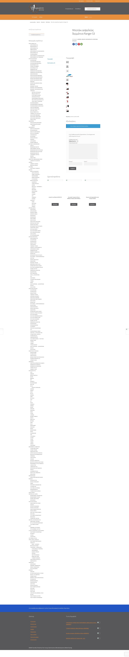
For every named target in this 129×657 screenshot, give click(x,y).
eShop (40, 17)
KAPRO (31, 407)
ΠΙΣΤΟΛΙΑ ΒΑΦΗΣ (34, 314)
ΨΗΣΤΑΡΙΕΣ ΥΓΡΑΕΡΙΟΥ (35, 168)
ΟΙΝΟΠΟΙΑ (32, 90)
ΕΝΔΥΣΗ (38, 22)
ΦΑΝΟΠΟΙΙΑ (31, 562)
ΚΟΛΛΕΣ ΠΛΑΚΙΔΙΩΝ (34, 481)
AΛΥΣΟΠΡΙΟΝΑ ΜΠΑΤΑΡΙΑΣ (35, 63)
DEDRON (32, 389)
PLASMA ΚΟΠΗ (33, 354)
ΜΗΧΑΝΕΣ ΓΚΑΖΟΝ (34, 86)
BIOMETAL (32, 381)
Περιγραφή (50, 59)
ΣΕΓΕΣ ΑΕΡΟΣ (33, 233)
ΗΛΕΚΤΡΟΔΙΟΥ (33, 355)
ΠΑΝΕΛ (31, 483)
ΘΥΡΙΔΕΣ (33, 553)
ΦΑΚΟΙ (31, 282)
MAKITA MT (32, 419)
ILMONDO (79, 39)
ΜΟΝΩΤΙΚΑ (32, 590)
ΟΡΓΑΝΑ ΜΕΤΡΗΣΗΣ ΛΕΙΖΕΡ (36, 265)
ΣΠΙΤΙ (30, 526)
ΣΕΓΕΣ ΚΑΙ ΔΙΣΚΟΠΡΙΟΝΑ (35, 328)
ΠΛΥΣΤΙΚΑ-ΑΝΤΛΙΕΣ (33, 501)
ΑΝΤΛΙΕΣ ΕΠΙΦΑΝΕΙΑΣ (34, 506)
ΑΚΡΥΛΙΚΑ (32, 571)
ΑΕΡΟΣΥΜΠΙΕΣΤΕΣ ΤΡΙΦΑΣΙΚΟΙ (36, 57)
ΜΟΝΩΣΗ (31, 478)
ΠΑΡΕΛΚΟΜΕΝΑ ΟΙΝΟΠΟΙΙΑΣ (37, 98)
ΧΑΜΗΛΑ (33, 206)
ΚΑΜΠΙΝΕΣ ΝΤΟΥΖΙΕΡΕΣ (35, 527)
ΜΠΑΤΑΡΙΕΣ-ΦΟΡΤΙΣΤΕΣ (35, 264)
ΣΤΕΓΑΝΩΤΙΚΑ (33, 486)
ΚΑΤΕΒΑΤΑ (32, 533)
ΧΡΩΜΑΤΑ (31, 570)
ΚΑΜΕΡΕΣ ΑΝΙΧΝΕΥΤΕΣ (35, 252)
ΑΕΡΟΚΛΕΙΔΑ (33, 215)
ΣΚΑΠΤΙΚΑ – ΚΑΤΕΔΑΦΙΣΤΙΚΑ (36, 332)
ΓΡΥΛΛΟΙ (32, 459)
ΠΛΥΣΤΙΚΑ (32, 513)
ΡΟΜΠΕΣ (33, 192)
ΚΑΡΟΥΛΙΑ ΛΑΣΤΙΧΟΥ (34, 223)
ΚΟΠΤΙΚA (32, 258)
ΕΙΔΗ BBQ (31, 166)
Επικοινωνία (97, 1)
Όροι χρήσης (81, 1)
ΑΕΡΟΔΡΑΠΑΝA (33, 211)
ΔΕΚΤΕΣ (32, 145)
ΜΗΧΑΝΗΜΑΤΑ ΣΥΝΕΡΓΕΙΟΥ (34, 446)
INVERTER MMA (33, 352)
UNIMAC (32, 443)
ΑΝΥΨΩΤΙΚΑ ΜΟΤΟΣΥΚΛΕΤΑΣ (36, 453)
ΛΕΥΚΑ (33, 201)
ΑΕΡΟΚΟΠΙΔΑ (33, 217)
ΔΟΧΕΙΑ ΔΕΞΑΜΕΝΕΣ (34, 66)
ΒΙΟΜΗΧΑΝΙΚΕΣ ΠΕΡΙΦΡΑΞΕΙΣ (36, 495)
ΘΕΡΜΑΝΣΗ (31, 361)
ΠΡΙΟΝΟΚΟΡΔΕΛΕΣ (34, 325)
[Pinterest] (79, 44)
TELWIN (31, 440)
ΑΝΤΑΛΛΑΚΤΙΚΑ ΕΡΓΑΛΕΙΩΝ (35, 122)
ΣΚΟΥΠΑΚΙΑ (32, 277)
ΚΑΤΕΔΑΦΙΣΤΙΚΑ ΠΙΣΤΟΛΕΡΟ (36, 226)
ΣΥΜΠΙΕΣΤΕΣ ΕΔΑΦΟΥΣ (35, 160)
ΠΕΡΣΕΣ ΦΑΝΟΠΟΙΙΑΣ (34, 567)
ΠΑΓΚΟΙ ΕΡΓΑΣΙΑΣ (34, 137)
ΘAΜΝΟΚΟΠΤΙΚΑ (33, 69)
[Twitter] (76, 44)
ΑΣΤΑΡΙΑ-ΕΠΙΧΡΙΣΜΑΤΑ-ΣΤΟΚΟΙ (36, 573)
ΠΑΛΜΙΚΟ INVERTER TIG (35, 358)
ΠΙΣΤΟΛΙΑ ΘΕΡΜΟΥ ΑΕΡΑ (35, 317)
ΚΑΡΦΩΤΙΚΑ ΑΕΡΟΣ (34, 224)
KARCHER (32, 408)
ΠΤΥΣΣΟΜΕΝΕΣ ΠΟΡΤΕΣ (35, 529)
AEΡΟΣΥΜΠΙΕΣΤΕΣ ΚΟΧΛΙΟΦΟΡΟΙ (37, 51)
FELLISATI (32, 398)
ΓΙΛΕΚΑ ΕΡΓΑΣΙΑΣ (35, 183)
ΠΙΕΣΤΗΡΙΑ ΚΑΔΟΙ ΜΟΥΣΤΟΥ (38, 99)
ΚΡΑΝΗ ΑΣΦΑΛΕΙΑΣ (35, 177)
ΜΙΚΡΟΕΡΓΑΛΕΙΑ (32, 475)
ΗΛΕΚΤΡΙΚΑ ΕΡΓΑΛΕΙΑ (33, 288)
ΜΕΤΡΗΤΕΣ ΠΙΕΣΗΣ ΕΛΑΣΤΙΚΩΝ (36, 462)
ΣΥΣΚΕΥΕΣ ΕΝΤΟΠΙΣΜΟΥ (35, 279)
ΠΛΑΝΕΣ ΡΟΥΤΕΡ (33, 268)
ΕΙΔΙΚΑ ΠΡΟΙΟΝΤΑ (34, 585)
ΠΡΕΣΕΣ (32, 469)
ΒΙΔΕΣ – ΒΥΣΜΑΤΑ (35, 544)
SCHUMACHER (33, 433)
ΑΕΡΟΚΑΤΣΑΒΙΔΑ (33, 214)
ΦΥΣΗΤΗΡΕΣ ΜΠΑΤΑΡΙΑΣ (35, 118)
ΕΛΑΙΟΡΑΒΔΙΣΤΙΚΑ (34, 67)
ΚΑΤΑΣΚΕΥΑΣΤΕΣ (89, 39)
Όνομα (71, 161)
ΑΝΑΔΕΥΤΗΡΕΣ (33, 243)
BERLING (32, 378)
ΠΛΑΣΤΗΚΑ (32, 591)
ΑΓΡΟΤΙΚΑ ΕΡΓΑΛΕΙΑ (33, 58)
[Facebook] (73, 44)
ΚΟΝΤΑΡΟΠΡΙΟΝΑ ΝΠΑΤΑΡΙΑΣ (36, 77)
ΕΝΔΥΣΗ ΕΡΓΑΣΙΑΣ (34, 180)
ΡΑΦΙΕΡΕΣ (32, 139)
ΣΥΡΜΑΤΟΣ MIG (33, 360)
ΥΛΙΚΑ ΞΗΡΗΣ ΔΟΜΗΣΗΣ (34, 539)
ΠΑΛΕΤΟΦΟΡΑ (32, 492)
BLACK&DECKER (33, 382)
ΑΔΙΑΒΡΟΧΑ (34, 182)
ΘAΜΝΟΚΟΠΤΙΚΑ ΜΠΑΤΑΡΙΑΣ (36, 72)
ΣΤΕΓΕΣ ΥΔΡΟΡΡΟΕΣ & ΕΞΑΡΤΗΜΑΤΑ (36, 530)
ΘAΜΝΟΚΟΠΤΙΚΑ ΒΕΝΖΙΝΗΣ (36, 71)
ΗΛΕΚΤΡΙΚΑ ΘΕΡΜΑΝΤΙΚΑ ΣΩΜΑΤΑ (37, 363)
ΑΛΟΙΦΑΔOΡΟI (33, 241)
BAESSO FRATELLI (34, 375)
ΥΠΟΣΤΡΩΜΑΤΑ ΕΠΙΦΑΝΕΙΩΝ (36, 597)
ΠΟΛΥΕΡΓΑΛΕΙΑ (33, 271)
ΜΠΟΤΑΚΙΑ (48, 22)
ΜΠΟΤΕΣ (33, 204)
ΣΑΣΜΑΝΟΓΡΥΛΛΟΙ (34, 471)
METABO (32, 421)
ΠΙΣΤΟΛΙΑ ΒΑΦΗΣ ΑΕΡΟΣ (35, 230)
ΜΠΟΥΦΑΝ (34, 189)
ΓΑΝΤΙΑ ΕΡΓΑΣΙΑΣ (35, 172)
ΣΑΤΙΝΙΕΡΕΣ (32, 326)
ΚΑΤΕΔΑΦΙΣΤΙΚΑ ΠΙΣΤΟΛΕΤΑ (36, 255)
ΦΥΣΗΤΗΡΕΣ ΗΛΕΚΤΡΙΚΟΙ (35, 116)
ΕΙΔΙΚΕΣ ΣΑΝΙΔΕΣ (35, 551)
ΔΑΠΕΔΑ (30, 162)
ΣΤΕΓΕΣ (32, 535)
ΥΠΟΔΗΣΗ (43, 22)
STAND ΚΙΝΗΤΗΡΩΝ (34, 448)
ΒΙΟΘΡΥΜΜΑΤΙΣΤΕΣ (34, 64)
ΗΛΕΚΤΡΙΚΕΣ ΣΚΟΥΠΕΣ (35, 521)
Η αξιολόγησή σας (73, 143)
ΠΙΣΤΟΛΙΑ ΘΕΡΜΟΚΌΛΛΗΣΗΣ (36, 316)
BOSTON (32, 384)
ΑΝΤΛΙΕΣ (32, 504)
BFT (31, 379)
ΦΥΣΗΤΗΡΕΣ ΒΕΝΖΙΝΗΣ (35, 115)
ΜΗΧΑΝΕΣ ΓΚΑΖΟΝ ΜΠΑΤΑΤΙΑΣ (36, 89)
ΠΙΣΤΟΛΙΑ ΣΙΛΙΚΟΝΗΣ (34, 319)
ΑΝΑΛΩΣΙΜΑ (31, 121)
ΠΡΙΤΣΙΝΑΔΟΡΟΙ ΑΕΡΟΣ (35, 232)
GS (30, 401)
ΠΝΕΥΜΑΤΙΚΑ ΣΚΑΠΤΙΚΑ (35, 270)
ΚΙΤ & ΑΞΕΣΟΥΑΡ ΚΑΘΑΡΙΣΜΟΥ (36, 523)
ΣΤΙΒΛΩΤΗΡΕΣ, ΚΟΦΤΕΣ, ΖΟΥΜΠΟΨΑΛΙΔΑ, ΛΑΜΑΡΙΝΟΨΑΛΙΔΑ (35, 336)
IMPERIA (32, 405)
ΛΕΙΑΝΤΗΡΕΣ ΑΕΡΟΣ (34, 227)
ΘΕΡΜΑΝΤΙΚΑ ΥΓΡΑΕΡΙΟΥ (35, 364)
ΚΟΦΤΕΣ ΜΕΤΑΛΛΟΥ (34, 259)
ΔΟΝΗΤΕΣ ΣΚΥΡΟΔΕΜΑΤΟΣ (36, 247)
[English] (31, 1)
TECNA (31, 439)
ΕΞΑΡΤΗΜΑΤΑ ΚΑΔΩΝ (36, 95)
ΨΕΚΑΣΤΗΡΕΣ (33, 119)
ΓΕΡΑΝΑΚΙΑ (32, 456)
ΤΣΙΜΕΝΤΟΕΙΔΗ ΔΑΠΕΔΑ (35, 491)
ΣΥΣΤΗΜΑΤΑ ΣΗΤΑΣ (33, 538)
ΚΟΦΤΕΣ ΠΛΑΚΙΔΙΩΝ (36, 387)
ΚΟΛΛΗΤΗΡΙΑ (33, 305)
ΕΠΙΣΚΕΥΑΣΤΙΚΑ (33, 480)
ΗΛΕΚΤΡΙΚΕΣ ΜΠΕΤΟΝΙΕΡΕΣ (36, 299)
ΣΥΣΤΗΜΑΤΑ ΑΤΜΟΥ (34, 524)
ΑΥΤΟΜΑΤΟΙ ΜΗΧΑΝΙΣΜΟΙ (34, 144)
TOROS (31, 442)
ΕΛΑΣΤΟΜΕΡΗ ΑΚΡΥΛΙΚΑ (35, 586)
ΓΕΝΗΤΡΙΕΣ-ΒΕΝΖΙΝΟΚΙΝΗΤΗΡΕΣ (35, 159)
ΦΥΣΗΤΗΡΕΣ (32, 287)
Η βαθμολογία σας (73, 139)
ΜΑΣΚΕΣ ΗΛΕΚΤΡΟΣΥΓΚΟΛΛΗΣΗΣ (37, 357)
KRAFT (31, 411)
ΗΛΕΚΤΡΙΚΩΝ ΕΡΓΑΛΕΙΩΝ (35, 124)
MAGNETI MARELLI (34, 416)
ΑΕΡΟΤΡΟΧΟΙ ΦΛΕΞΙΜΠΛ (35, 221)
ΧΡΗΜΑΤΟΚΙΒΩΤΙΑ (34, 142)
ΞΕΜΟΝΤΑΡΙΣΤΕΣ (33, 466)
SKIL (31, 434)
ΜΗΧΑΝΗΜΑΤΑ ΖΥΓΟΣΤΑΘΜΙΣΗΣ (37, 463)
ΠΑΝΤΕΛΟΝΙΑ (34, 191)
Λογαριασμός (34, 626)
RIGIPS (31, 428)
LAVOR (31, 413)
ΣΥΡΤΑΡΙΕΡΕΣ (33, 141)
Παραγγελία (33, 632)
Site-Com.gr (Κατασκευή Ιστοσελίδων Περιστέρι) (57, 608)
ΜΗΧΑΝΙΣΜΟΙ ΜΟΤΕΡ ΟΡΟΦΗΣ (36, 150)
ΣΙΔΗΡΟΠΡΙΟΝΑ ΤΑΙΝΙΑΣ (35, 331)
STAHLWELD (32, 436)
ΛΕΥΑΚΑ (33, 185)
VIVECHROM (32, 445)
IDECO (31, 402)
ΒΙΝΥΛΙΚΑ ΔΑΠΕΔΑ (34, 165)
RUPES (31, 431)
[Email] (81, 44)
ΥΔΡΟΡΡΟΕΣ (32, 536)
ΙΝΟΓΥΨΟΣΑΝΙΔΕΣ (35, 554)
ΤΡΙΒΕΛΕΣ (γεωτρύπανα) (35, 113)
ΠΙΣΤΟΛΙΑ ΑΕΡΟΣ (33, 229)
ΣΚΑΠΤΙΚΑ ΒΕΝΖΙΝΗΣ (34, 107)
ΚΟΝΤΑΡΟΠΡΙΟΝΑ (34, 74)
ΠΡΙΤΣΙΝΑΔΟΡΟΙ (33, 273)
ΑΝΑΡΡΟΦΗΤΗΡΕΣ (34, 451)
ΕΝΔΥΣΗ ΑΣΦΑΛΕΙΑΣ (34, 171)
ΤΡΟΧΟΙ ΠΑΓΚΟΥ (33, 344)
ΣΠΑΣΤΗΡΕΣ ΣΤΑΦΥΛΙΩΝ (37, 101)
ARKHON (32, 373)
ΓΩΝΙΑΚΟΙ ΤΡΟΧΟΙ (34, 246)
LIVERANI (32, 414)
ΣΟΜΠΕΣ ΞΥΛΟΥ (33, 369)
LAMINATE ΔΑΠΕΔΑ (34, 163)
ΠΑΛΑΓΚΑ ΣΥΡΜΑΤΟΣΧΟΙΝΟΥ (36, 313)
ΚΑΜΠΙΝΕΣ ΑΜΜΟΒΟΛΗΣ (35, 565)
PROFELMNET (33, 425)
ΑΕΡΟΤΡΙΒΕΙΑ (33, 218)
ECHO (31, 392)
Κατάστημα (33, 624)
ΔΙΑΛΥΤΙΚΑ (32, 583)
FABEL (31, 396)
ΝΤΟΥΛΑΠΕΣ (32, 136)
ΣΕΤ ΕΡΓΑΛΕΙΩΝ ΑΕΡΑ (34, 235)
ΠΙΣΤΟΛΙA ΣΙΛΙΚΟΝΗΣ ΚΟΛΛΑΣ (36, 267)
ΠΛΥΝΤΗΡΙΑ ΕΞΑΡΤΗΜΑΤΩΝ (36, 468)
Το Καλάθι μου (78, 8)
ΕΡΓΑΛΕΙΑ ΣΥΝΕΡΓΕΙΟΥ (34, 460)
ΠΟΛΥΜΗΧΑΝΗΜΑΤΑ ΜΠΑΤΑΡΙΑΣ (36, 106)
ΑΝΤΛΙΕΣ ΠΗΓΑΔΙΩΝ (34, 507)
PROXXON (32, 427)
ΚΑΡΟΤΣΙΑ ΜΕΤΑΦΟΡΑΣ (35, 131)
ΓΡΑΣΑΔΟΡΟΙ (33, 244)
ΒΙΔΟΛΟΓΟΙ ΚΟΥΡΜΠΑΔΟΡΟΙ (36, 454)
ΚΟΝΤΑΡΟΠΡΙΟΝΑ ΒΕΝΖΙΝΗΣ (36, 75)
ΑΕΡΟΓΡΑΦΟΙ (33, 209)
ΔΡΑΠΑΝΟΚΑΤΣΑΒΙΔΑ (34, 249)
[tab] (55, 59)
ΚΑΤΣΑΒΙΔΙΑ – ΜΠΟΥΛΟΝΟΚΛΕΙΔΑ (37, 256)
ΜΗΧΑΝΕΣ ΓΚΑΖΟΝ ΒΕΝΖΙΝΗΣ (36, 87)
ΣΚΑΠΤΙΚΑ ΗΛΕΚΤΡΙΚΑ (34, 109)
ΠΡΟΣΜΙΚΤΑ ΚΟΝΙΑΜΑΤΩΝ (35, 484)
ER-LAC (31, 393)
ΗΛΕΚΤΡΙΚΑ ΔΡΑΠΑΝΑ (34, 297)
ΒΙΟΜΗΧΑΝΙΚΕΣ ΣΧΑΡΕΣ (35, 497)
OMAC (31, 422)
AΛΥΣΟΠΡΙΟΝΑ (33, 60)
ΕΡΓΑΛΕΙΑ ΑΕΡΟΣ (32, 208)
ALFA (31, 372)
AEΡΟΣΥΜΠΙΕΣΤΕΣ (32, 43)
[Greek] (29, 1)
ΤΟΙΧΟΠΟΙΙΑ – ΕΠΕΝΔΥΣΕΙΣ (36, 547)
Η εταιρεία (33, 621)
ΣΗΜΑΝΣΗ (34, 197)
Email (85, 161)
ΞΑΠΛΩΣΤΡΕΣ (33, 465)
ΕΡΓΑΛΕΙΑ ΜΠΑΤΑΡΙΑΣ (33, 236)
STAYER (31, 437)
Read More (55, 204)
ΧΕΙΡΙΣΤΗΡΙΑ (33, 157)
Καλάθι (32, 629)
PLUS (31, 424)
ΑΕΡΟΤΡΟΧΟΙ (33, 220)
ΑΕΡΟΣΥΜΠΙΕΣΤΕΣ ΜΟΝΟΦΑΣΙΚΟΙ (37, 55)
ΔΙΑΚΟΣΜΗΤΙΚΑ (33, 582)
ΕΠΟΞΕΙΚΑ (32, 588)
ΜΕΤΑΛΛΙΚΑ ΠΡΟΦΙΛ (34, 545)
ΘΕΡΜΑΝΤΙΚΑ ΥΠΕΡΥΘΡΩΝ (35, 366)
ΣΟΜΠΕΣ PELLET (33, 367)
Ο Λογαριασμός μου (69, 8)
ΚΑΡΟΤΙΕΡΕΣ (33, 300)
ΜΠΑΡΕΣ (32, 156)
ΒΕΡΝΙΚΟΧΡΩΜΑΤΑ (34, 580)
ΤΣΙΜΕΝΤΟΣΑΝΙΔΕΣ (36, 558)
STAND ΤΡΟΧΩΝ (33, 450)
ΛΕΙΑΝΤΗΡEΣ (33, 261)
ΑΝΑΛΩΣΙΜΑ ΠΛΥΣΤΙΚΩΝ (35, 503)
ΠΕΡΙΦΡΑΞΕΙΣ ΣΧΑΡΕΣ (33, 494)
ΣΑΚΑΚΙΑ (33, 194)
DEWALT (33, 125)
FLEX (31, 399)
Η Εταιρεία (34, 17)
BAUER (31, 376)
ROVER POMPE (33, 430)
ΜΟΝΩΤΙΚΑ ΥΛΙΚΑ (35, 556)
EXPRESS (32, 395)
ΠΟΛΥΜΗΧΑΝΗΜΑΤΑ (34, 103)
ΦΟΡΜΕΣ (33, 198)
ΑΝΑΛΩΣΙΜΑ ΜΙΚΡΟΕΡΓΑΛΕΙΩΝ (36, 477)
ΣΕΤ (32, 195)
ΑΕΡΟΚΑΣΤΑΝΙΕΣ (33, 212)
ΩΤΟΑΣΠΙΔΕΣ (34, 179)
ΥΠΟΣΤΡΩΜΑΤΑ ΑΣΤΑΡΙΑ (35, 596)
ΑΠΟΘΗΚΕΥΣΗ (32, 127)
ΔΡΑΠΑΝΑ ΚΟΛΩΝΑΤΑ (34, 296)
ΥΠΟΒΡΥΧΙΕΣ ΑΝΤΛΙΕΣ (34, 518)
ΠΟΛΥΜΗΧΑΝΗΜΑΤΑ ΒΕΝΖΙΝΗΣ (36, 104)
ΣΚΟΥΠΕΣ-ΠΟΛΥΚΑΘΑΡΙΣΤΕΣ (35, 519)
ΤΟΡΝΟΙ (32, 341)
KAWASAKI (32, 410)
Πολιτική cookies (89, 1)
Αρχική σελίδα (33, 22)
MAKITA (31, 418)
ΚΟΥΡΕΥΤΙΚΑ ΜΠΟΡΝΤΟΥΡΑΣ (36, 78)
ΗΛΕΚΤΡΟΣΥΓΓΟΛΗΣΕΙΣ (33, 351)
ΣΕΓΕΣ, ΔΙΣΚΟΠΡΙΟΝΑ (34, 274)
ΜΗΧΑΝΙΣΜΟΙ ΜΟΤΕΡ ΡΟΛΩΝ (36, 151)
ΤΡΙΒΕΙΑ (32, 281)
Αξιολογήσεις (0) (51, 63)
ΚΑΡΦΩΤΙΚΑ (32, 253)
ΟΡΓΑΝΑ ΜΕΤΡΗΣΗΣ (36, 96)
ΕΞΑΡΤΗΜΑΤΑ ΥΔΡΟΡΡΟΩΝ (35, 532)
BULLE (31, 386)
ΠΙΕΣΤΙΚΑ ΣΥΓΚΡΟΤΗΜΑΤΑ (35, 512)
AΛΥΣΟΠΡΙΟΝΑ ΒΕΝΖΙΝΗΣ (35, 61)
